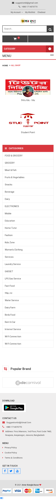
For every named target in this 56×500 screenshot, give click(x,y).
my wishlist (30, 12)
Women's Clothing (14, 249)
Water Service (12, 300)
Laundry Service (13, 264)
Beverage (9, 192)
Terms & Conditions (14, 458)
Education (10, 221)
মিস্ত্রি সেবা (8, 293)
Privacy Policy (11, 447)
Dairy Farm (10, 307)
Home (5, 66)
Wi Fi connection (13, 336)
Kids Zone (10, 242)
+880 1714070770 (29, 7)
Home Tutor (11, 228)
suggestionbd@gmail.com (26, 3)
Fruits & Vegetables (14, 177)
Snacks (8, 184)
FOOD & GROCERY (14, 155)
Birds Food (10, 315)
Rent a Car (10, 322)
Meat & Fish (10, 170)
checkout (41, 12)
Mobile (8, 213)
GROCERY (10, 163)
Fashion (9, 235)
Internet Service (13, 329)
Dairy (7, 199)
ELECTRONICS (12, 206)
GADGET (9, 271)
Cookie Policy (11, 453)
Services (9, 257)
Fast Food (10, 286)
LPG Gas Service (13, 278)
